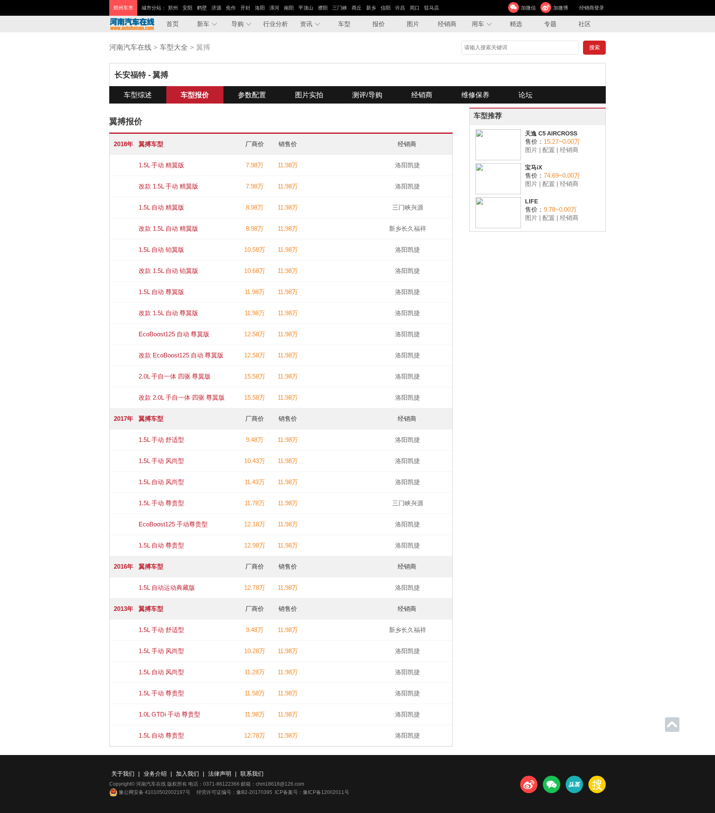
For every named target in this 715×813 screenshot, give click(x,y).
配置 (548, 149)
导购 (237, 23)
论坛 (525, 95)
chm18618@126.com (280, 784)
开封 (245, 8)
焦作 (231, 8)
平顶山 (305, 8)
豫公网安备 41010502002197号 (154, 792)
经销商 (447, 23)
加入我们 (187, 773)
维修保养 (475, 95)
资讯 (306, 23)
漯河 (274, 8)
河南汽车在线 (130, 47)
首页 (172, 23)
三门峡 (339, 8)
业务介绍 (155, 773)
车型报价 (195, 95)
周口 (415, 8)
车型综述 (138, 95)
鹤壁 (202, 8)
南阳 (289, 8)
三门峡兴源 (407, 207)
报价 (378, 23)
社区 (584, 23)
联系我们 (252, 773)
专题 (550, 23)
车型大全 (174, 47)
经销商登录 (591, 8)
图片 (413, 23)
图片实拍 (309, 95)
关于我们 (122, 773)
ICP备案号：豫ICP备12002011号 (312, 792)
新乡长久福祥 (407, 228)
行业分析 (275, 23)
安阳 (187, 8)
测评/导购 (367, 95)
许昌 (400, 8)
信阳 (386, 8)
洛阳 (260, 8)
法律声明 (219, 773)
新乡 (371, 8)
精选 (516, 23)
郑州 (173, 8)
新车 (203, 23)
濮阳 (323, 8)
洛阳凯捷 (407, 165)
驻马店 (431, 8)
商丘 (357, 8)
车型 (344, 23)
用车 (478, 23)
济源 (216, 8)
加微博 (560, 8)
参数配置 (252, 95)
